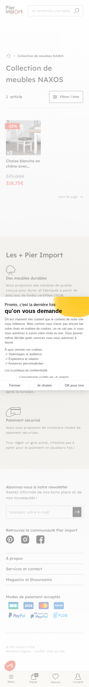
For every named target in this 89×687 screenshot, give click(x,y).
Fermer (14, 385)
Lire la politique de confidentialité (26, 370)
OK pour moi (74, 385)
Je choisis (44, 385)
